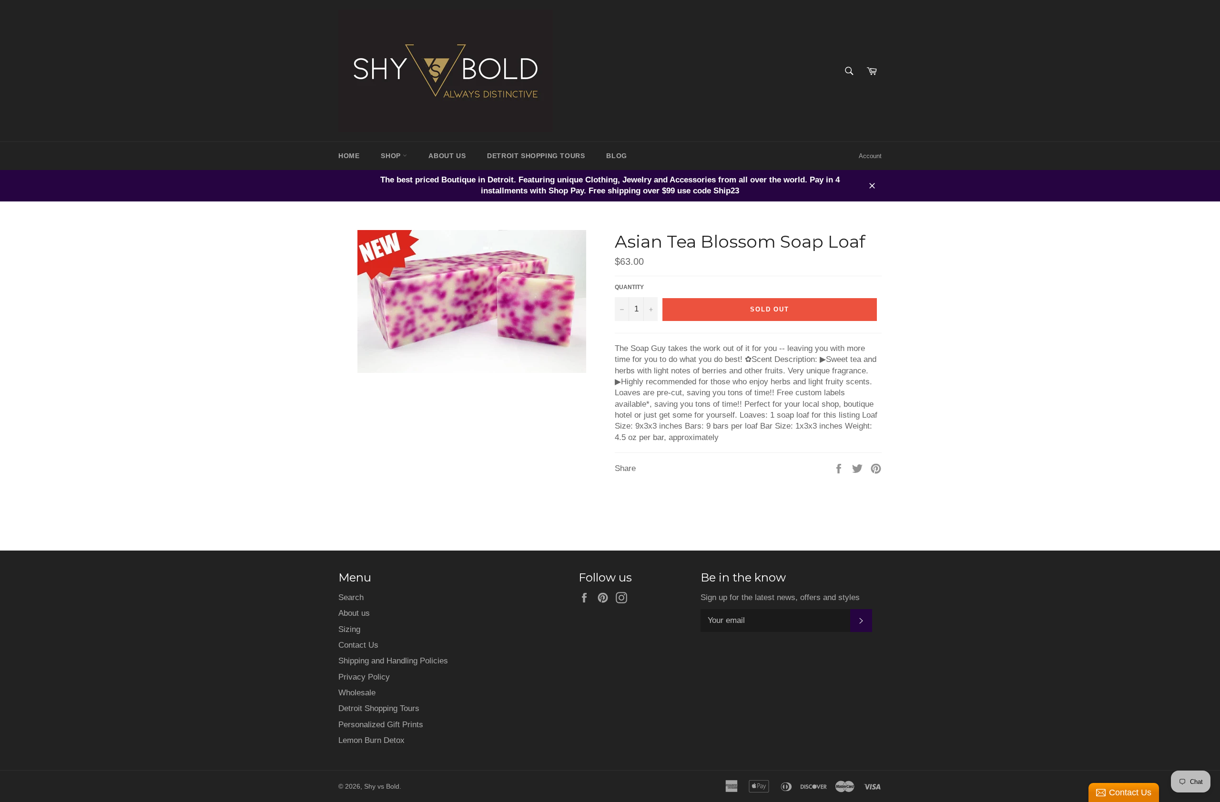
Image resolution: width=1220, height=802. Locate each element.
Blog (616, 156)
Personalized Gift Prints (380, 724)
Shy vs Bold (381, 786)
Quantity (629, 287)
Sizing (349, 629)
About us (354, 613)
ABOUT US (447, 156)
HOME (348, 156)
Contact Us (358, 645)
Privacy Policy (364, 677)
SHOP (392, 156)
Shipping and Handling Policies (393, 660)
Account (870, 156)
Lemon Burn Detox (371, 740)
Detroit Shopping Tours (378, 708)
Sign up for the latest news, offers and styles (780, 597)
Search (351, 597)
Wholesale (357, 692)
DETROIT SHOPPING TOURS (536, 156)
